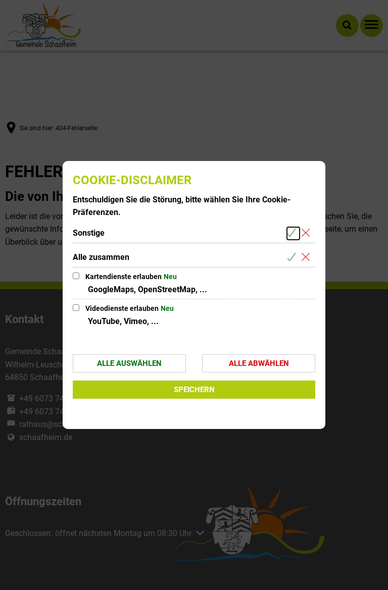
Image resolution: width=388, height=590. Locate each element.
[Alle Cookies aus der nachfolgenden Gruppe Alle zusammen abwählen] (307, 257)
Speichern (194, 389)
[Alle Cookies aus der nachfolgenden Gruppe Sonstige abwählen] (307, 233)
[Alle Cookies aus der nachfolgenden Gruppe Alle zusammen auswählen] (293, 257)
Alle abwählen (259, 363)
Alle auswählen (129, 363)
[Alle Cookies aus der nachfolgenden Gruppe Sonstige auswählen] (293, 233)
